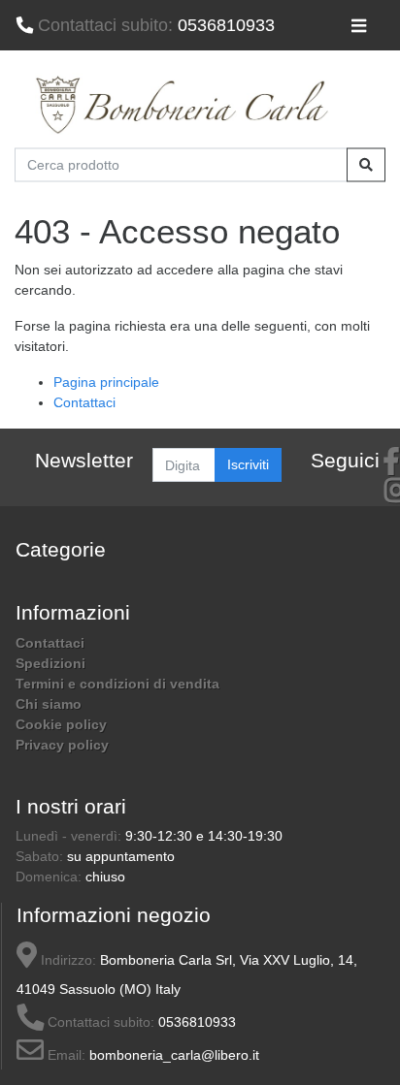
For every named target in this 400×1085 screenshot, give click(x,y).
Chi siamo (49, 704)
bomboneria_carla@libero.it (174, 1055)
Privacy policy (62, 744)
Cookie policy (61, 724)
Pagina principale (106, 382)
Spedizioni (50, 663)
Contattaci (84, 402)
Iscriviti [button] (248, 464)
